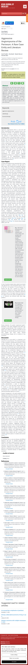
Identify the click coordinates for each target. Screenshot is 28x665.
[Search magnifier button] (25, 13)
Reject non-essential (14, 658)
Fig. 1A (21, 215)
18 (6, 434)
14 (2, 365)
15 (5, 370)
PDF (23, 23)
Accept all (14, 661)
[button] (25, 6)
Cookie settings (14, 654)
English (4, 28)
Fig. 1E (20, 219)
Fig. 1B (13, 218)
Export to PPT (8, 279)
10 (13, 159)
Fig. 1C (23, 218)
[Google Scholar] (9, 468)
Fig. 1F (12, 221)
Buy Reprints (10, 23)
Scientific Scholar (9, 637)
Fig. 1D (11, 219)
